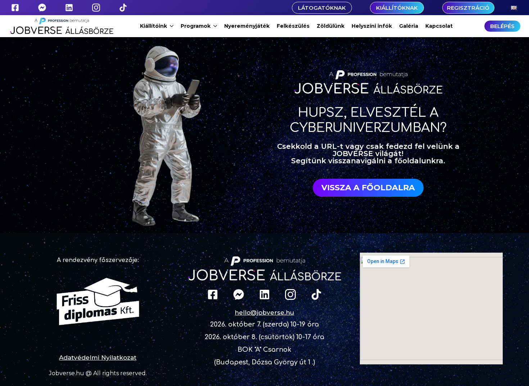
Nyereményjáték (247, 26)
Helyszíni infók (372, 26)
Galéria (408, 26)
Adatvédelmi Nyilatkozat (97, 357)
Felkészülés (293, 26)
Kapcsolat (439, 26)
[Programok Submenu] (216, 26)
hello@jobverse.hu (264, 312)
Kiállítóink (153, 26)
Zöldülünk (330, 26)
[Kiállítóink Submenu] (172, 26)
